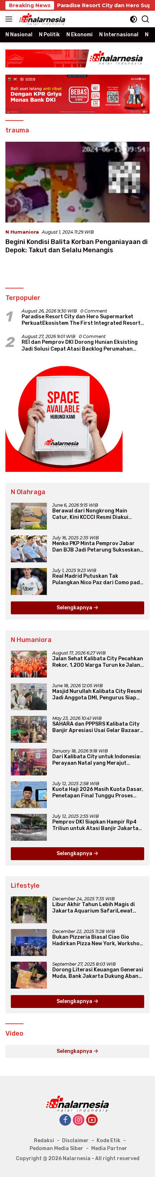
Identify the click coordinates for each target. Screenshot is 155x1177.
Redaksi (44, 1141)
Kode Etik (108, 1141)
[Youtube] (92, 1120)
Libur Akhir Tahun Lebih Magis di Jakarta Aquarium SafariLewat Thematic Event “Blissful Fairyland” (97, 907)
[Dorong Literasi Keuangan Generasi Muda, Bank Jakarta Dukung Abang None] (29, 975)
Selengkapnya (75, 608)
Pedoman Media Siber (56, 1148)
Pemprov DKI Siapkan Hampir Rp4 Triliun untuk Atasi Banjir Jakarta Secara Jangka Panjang (95, 825)
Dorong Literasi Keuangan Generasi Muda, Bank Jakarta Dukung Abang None (97, 973)
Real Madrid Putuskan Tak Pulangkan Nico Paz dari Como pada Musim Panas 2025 (97, 579)
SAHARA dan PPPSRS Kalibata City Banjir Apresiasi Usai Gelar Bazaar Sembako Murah (96, 727)
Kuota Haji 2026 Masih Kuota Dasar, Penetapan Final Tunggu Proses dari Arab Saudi (97, 792)
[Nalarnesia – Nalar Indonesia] (41, 19)
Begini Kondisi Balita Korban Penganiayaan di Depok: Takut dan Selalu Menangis (76, 246)
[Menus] (10, 19)
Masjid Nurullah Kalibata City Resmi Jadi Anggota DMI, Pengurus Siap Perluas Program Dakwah (97, 694)
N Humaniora (22, 232)
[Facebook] (65, 1120)
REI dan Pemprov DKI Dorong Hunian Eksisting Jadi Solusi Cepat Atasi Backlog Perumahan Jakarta (80, 345)
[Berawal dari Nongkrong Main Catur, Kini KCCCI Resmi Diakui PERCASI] (29, 516)
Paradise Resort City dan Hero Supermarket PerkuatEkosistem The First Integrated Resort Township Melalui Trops (81, 320)
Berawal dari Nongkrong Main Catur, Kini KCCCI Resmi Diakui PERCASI (90, 514)
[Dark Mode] (133, 19)
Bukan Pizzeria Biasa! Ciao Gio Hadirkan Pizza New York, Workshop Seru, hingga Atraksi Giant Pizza (97, 940)
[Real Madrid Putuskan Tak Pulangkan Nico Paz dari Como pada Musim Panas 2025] (29, 581)
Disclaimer (75, 1141)
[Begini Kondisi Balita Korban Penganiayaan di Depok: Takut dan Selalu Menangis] (77, 182)
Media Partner (109, 1148)
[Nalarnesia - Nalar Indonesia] (77, 1103)
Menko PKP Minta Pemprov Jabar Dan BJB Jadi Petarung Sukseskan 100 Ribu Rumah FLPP (96, 546)
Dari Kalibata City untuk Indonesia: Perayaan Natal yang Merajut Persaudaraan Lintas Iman (96, 760)
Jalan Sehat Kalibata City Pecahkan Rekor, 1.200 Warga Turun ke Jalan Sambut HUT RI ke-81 (97, 662)
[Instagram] (78, 1120)
